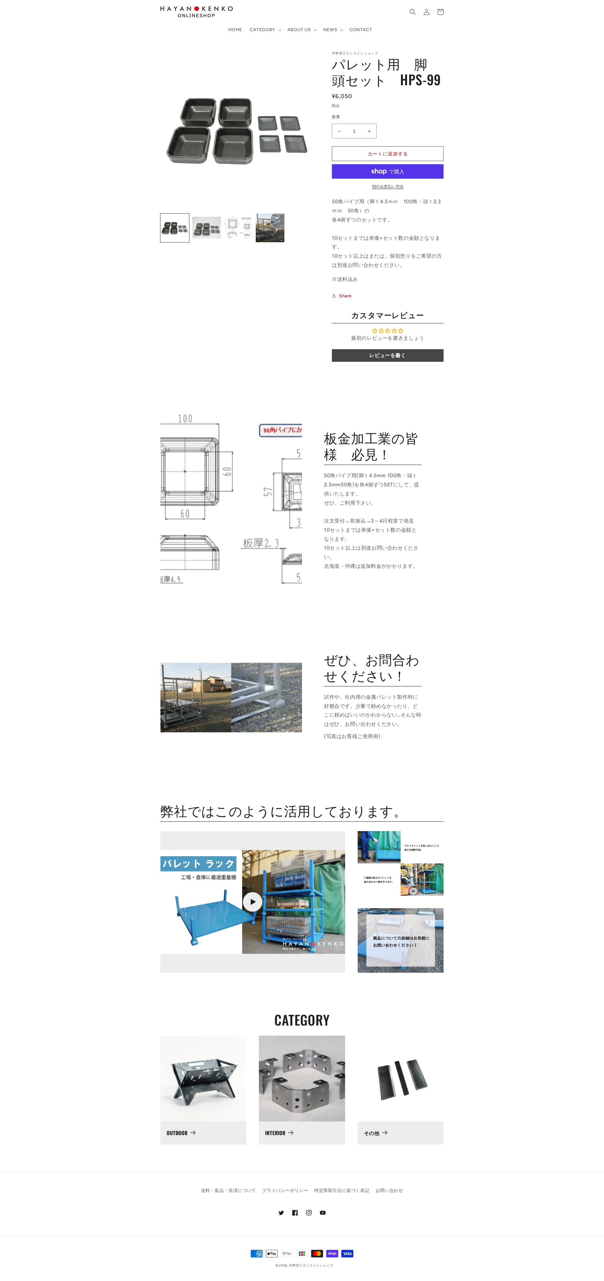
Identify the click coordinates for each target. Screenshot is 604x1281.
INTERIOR (275, 1133)
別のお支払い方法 (388, 186)
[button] (265, 29)
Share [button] (345, 296)
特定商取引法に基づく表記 (341, 1190)
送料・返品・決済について (228, 1190)
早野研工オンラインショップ (311, 1265)
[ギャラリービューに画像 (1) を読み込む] (174, 228)
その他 (372, 1133)
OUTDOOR (177, 1133)
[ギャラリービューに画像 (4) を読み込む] (270, 228)
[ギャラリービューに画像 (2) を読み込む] (206, 228)
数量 (336, 117)
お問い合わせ (389, 1190)
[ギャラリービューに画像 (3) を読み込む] (238, 228)
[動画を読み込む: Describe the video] (252, 902)
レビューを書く (387, 355)
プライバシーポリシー (285, 1190)
